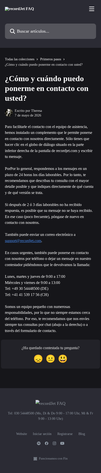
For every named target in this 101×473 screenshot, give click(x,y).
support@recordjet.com (23, 241)
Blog (81, 434)
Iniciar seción (42, 434)
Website (21, 434)
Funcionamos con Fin (53, 458)
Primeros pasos (50, 59)
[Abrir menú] (91, 9)
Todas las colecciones (19, 59)
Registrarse (65, 434)
